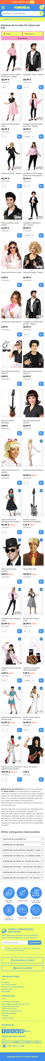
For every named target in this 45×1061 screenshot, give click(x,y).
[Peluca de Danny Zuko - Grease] (11, 205)
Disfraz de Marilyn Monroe (33, 470)
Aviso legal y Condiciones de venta (15, 1004)
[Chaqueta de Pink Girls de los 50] (11, 651)
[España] (4, 1031)
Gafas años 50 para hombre (8, 570)
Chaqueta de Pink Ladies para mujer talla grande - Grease (33, 174)
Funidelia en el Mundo (10, 1002)
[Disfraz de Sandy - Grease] (11, 156)
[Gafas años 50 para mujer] (11, 255)
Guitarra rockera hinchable (7, 422)
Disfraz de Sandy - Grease (11, 173)
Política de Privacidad (10, 1006)
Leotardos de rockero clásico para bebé (31, 669)
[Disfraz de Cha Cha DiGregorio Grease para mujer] (11, 502)
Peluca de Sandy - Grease (33, 272)
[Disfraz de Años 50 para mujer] (11, 107)
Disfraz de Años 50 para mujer (10, 125)
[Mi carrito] (41, 7)
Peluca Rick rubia (29, 569)
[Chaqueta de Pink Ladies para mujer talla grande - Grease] (33, 156)
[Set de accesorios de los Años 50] (11, 354)
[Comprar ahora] (19, 87)
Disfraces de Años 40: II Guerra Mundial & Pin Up (23, 856)
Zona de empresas (9, 1013)
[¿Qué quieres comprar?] (3, 7)
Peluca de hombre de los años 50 (32, 372)
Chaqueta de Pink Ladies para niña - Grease (32, 125)
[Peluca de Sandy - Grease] (33, 255)
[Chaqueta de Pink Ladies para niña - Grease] (33, 107)
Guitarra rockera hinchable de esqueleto (32, 521)
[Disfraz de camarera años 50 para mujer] (11, 700)
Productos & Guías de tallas (13, 987)
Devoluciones (7, 989)
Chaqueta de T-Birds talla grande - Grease (33, 323)
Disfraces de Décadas (13, 845)
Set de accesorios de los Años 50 (10, 372)
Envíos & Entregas (9, 984)
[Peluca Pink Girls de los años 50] (11, 453)
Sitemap (5, 1015)
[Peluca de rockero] (33, 749)
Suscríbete (34, 943)
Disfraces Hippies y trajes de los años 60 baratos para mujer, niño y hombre (23, 867)
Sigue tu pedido (24, 968)
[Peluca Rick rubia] (33, 552)
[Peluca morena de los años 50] (33, 403)
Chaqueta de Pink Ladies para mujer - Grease (11, 75)
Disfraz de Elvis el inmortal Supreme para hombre (11, 768)
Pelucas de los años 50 (14, 839)
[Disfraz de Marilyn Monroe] (33, 453)
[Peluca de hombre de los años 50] (33, 354)
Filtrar (8, 34)
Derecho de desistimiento (12, 1011)
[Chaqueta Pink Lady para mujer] (11, 601)
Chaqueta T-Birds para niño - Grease (31, 224)
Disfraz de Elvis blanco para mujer (31, 718)
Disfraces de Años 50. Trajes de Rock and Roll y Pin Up (23, 861)
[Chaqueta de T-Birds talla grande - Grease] (33, 304)
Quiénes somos (8, 1018)
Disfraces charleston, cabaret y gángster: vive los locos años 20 (23, 850)
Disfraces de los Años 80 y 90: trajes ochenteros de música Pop (23, 878)
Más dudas (6, 991)
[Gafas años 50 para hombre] (11, 552)
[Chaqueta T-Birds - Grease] (33, 57)
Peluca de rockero (30, 767)
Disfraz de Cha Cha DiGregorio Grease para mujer (10, 521)
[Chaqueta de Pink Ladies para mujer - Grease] (11, 57)
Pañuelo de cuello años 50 (11, 322)
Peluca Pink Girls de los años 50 (10, 471)
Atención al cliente (24, 960)
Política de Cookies (9, 1008)
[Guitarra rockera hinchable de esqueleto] (33, 502)
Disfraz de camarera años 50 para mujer (11, 718)
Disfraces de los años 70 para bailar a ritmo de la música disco (23, 872)
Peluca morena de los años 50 (31, 422)
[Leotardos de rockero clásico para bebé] (33, 651)
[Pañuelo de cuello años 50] (11, 304)
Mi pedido (5, 982)
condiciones (36, 948)
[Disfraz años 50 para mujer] (33, 601)
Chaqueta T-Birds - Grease (33, 74)
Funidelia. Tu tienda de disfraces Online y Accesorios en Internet (22, 7)
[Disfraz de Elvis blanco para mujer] (33, 700)
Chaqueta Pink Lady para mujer (11, 619)
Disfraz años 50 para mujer (31, 619)
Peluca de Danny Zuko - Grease (10, 224)
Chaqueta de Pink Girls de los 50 (11, 669)
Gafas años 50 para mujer (11, 272)
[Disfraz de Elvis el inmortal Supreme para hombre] (11, 749)
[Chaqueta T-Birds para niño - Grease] (33, 205)
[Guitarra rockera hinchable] (11, 403)
